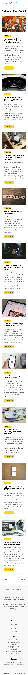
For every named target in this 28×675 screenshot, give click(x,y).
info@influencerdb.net (14, 662)
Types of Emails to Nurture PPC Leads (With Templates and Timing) (13, 432)
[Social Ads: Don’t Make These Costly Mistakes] (14, 196)
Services (14, 624)
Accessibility (14, 649)
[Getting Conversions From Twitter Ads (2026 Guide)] (14, 527)
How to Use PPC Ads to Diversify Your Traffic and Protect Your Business (12, 41)
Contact (14, 631)
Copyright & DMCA (14, 647)
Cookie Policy (14, 644)
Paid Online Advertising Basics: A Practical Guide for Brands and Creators (13, 99)
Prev (6, 579)
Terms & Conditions (13, 642)
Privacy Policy (14, 640)
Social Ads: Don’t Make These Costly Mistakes (13, 212)
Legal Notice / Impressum (14, 651)
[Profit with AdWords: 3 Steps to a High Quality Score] (14, 308)
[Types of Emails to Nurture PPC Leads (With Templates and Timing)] (14, 415)
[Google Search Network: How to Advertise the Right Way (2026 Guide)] (14, 140)
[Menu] (25, 2)
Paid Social (8, 36)
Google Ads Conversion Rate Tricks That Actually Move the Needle (14, 488)
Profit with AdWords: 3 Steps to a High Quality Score (13, 324)
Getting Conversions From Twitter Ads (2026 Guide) (13, 543)
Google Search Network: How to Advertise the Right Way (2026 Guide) (14, 157)
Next (22, 579)
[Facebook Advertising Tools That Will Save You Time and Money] (14, 251)
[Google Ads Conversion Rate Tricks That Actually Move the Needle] (14, 471)
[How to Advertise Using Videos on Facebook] (14, 361)
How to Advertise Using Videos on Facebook (12, 376)
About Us (14, 629)
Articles (14, 626)
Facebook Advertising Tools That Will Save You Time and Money (13, 267)
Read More (9, 68)
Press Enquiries (14, 654)
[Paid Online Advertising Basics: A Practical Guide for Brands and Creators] (14, 82)
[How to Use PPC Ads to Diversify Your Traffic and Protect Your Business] (14, 24)
